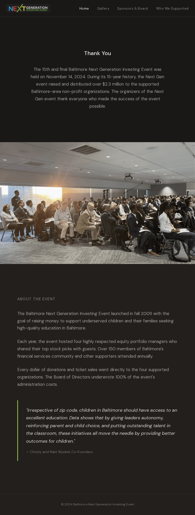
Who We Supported (172, 8)
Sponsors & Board (132, 8)
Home (84, 8)
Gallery (103, 8)
